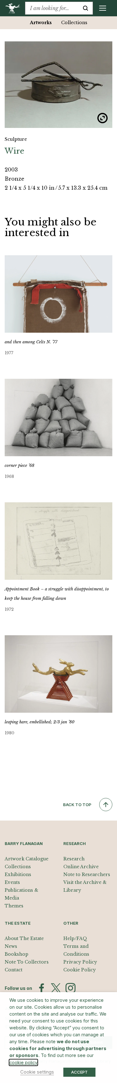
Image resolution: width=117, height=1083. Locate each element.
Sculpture (16, 139)
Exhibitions (18, 874)
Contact (13, 970)
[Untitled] (58, 84)
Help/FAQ (75, 938)
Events (12, 882)
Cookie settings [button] (37, 1072)
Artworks (41, 22)
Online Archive (81, 866)
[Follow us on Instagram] (71, 988)
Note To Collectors (27, 962)
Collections (74, 22)
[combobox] (51, 8)
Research (74, 859)
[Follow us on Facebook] (41, 988)
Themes (14, 906)
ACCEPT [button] (79, 1072)
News (11, 946)
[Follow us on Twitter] (56, 988)
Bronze (14, 179)
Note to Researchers (86, 874)
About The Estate (24, 938)
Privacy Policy (80, 962)
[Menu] (102, 8)
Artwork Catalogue (26, 859)
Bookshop (16, 954)
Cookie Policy (79, 970)
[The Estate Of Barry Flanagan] (15, 8)
